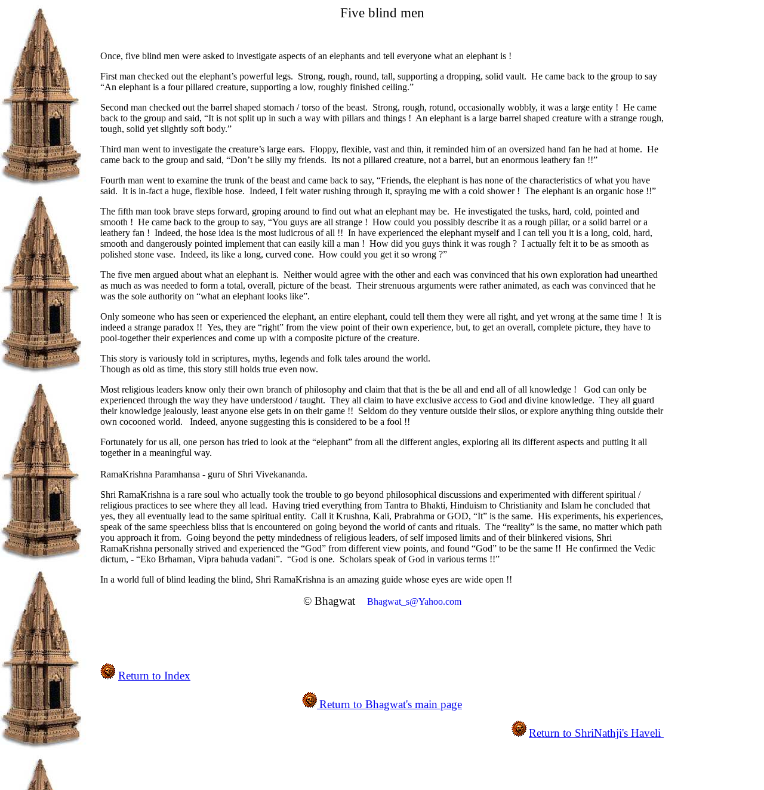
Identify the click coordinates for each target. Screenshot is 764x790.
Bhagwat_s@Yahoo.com (414, 601)
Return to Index (154, 675)
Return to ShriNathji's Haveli (596, 733)
